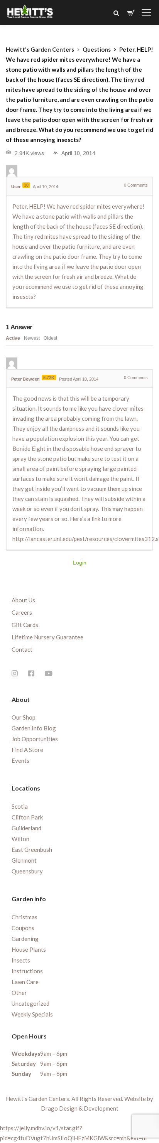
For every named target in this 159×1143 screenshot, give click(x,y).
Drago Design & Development (79, 1108)
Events (20, 760)
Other (19, 992)
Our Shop (24, 717)
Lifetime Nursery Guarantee (47, 637)
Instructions (27, 971)
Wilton (20, 838)
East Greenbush (32, 849)
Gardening (25, 938)
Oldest (50, 338)
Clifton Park (27, 817)
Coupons (23, 927)
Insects (21, 960)
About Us (23, 600)
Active (13, 338)
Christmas (24, 917)
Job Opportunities (35, 738)
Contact (22, 649)
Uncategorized (30, 1003)
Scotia (20, 806)
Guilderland (26, 827)
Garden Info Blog (34, 728)
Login (79, 563)
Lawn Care (25, 981)
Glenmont (24, 860)
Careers (22, 612)
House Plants (29, 949)
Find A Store (27, 749)
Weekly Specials (32, 1014)
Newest (32, 338)
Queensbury (27, 871)
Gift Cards (25, 624)
